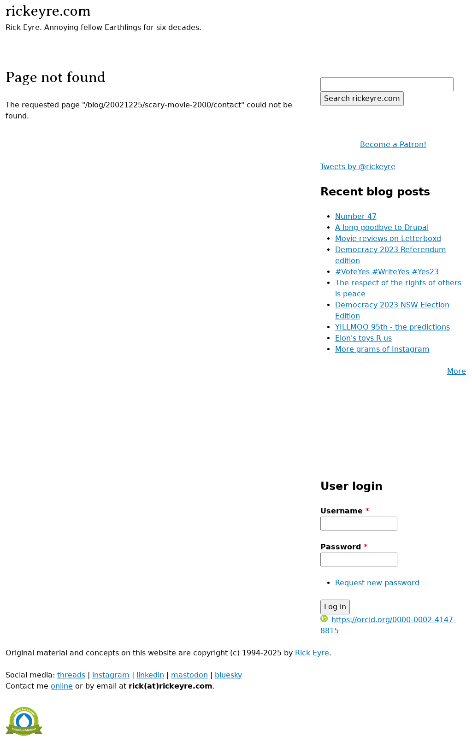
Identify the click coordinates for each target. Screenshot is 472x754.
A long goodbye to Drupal (382, 227)
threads (71, 675)
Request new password (377, 582)
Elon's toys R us (363, 338)
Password (343, 546)
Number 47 (356, 216)
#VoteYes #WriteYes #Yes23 (387, 271)
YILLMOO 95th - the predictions (392, 327)
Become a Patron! (393, 144)
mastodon (189, 675)
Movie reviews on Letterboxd (388, 238)
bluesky (228, 675)
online (62, 686)
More (456, 371)
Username (344, 511)
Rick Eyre (312, 652)
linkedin (150, 675)
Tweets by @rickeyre (357, 166)
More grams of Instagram (382, 349)
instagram (111, 675)
